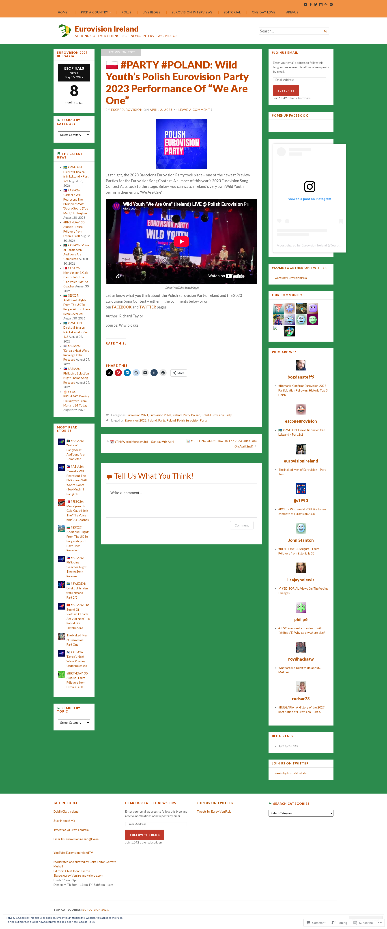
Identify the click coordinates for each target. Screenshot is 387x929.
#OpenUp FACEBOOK (290, 115)
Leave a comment (194, 109)
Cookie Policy (87, 921)
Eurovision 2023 (160, 415)
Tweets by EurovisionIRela (214, 811)
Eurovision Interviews (192, 12)
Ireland (177, 415)
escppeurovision (127, 109)
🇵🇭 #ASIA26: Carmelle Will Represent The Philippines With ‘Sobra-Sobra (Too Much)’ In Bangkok (77, 480)
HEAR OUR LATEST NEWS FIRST (151, 803)
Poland (195, 415)
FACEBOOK (122, 307)
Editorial (232, 12)
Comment (242, 525)
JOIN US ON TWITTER (290, 763)
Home (63, 12)
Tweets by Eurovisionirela (290, 773)
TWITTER (147, 307)
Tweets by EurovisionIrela (290, 278)
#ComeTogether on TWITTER (299, 268)
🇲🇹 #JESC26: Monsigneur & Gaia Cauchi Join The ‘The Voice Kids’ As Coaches (75, 277)
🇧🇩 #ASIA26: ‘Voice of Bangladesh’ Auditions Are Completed (75, 450)
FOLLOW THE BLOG (145, 835)
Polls (126, 12)
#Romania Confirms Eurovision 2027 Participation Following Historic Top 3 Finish (303, 390)
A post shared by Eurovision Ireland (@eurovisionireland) (317, 245)
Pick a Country (94, 12)
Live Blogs (152, 12)
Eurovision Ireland (107, 28)
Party (186, 415)
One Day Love (263, 12)
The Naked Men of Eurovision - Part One (77, 640)
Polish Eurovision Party (217, 415)
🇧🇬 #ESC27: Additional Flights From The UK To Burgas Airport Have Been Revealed (76, 305)
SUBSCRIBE (286, 90)
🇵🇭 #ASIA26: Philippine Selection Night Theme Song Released (76, 567)
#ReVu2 (292, 12)
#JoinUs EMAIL (285, 52)
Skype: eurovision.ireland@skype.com (78, 875)
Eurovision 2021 (121, 52)
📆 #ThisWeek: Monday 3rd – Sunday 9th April (142, 441)
